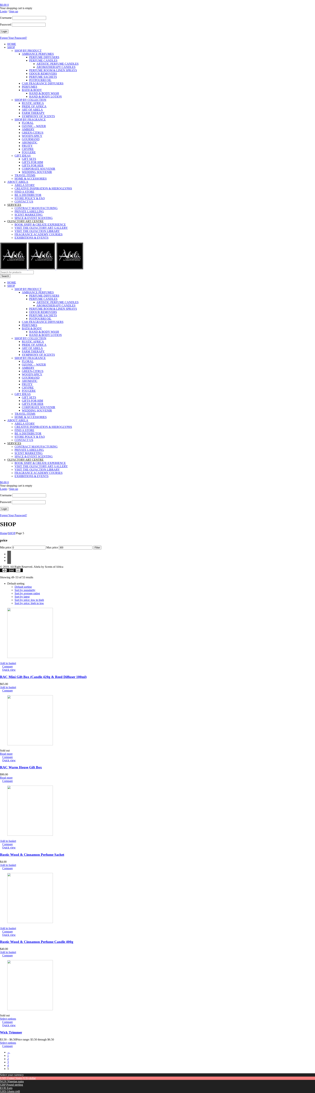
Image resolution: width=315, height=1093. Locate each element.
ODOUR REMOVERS (43, 73)
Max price (52, 547)
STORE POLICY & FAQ (30, 198)
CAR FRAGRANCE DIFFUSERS (42, 83)
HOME (11, 44)
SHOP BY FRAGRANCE (30, 119)
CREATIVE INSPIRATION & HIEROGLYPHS (43, 188)
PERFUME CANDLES (43, 60)
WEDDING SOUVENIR (37, 172)
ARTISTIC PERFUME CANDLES (57, 63)
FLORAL (28, 122)
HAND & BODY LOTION (45, 96)
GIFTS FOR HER (32, 165)
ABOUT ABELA (17, 181)
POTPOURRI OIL (40, 80)
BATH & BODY (32, 90)
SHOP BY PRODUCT (28, 50)
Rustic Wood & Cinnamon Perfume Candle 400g (36, 942)
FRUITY (27, 145)
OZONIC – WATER (34, 126)
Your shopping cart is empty (16, 8)
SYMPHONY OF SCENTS (38, 116)
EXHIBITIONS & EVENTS (31, 237)
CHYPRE (28, 149)
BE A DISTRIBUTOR (28, 195)
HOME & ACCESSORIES (31, 178)
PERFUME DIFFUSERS (44, 57)
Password (5, 24)
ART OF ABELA (32, 109)
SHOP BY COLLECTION (30, 99)
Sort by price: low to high (29, 599)
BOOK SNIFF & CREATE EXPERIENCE (40, 224)
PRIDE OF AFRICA (34, 106)
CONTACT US (24, 201)
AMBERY (28, 129)
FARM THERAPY (33, 112)
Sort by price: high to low (29, 603)
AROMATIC (29, 142)
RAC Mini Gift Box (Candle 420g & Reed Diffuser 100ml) (43, 677)
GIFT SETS (29, 158)
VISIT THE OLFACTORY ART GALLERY (41, 227)
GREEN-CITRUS (32, 132)
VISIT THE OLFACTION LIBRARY (37, 231)
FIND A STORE (24, 191)
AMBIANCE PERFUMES (38, 53)
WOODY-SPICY (32, 135)
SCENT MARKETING (29, 214)
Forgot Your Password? (13, 37)
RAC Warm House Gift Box (21, 767)
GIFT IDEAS (23, 155)
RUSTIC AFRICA (33, 103)
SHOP (11, 47)
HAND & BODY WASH (44, 93)
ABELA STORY (25, 185)
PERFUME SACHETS (43, 76)
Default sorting (23, 586)
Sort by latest (22, 596)
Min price (5, 547)
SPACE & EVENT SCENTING (34, 218)
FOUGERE (29, 152)
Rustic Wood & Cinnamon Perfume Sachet (32, 855)
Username (6, 17)
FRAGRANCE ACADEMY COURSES (39, 234)
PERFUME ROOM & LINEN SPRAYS (53, 70)
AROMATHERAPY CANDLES (55, 67)
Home (3, 533)
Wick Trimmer (11, 1032)
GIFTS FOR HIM (32, 162)
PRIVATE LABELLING (29, 211)
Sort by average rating (27, 593)
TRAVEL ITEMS (25, 175)
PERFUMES (29, 86)
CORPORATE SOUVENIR (38, 168)
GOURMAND (31, 139)
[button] (8, 663)
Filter (97, 547)
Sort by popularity (25, 590)
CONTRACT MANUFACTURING (36, 208)
